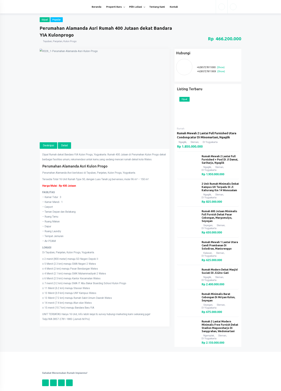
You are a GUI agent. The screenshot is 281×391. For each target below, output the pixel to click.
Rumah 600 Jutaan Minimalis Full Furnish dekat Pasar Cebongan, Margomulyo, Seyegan (219, 216)
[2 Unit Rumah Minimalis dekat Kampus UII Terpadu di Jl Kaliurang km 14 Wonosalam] (188, 193)
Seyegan (208, 225)
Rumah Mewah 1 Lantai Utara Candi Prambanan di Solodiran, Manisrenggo (220, 245)
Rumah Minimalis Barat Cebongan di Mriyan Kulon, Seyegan (218, 297)
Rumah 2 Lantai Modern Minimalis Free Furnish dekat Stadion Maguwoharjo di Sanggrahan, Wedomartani (220, 326)
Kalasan (207, 253)
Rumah (180, 128)
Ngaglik (182, 142)
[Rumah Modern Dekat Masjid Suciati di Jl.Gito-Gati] (188, 277)
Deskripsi (48, 145)
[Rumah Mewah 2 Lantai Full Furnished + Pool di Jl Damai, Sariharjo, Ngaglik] (188, 165)
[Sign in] (221, 7)
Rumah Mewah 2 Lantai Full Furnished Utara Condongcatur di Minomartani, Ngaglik (206, 135)
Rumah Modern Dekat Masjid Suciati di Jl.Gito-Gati (220, 271)
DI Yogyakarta (210, 142)
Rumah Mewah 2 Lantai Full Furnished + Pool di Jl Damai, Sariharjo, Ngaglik (220, 159)
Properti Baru (114, 6)
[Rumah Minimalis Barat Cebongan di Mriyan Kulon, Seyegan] (188, 303)
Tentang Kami (157, 6)
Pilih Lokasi (135, 6)
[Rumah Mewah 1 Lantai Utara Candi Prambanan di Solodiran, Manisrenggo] (188, 251)
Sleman (195, 142)
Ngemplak (208, 335)
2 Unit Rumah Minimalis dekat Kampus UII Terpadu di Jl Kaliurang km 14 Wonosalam (220, 187)
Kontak (174, 6)
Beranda (96, 6)
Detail (64, 145)
